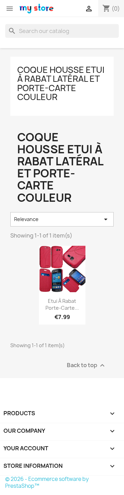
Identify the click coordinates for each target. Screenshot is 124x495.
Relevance (62, 219)
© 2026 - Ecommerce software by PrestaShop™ (47, 482)
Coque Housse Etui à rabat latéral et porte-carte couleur (60, 83)
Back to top (86, 365)
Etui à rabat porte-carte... (62, 304)
